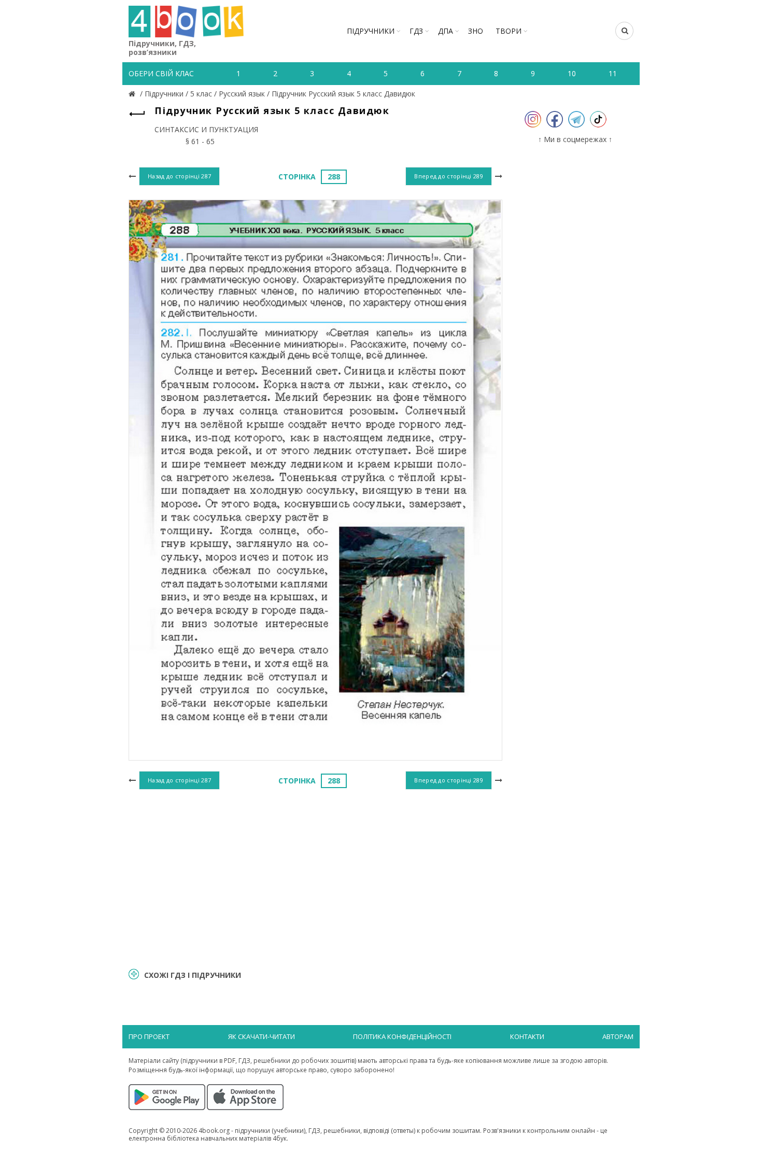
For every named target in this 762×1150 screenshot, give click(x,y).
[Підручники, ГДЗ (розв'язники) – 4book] (133, 94)
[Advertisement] (315, 877)
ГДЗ (416, 31)
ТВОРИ (508, 31)
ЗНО (475, 31)
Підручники (370, 31)
